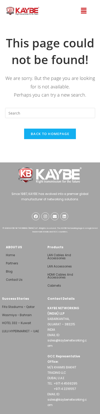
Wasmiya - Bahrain (17, 315)
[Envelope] (55, 216)
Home (10, 255)
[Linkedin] (64, 216)
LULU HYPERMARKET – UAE (20, 331)
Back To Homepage (50, 133)
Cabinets (54, 286)
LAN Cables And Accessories (59, 256)
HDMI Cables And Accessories (60, 276)
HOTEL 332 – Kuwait (16, 323)
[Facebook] (36, 216)
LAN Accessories (59, 266)
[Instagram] (45, 216)
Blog (9, 272)
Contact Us (14, 280)
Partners (12, 263)
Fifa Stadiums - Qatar (18, 307)
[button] (83, 11)
